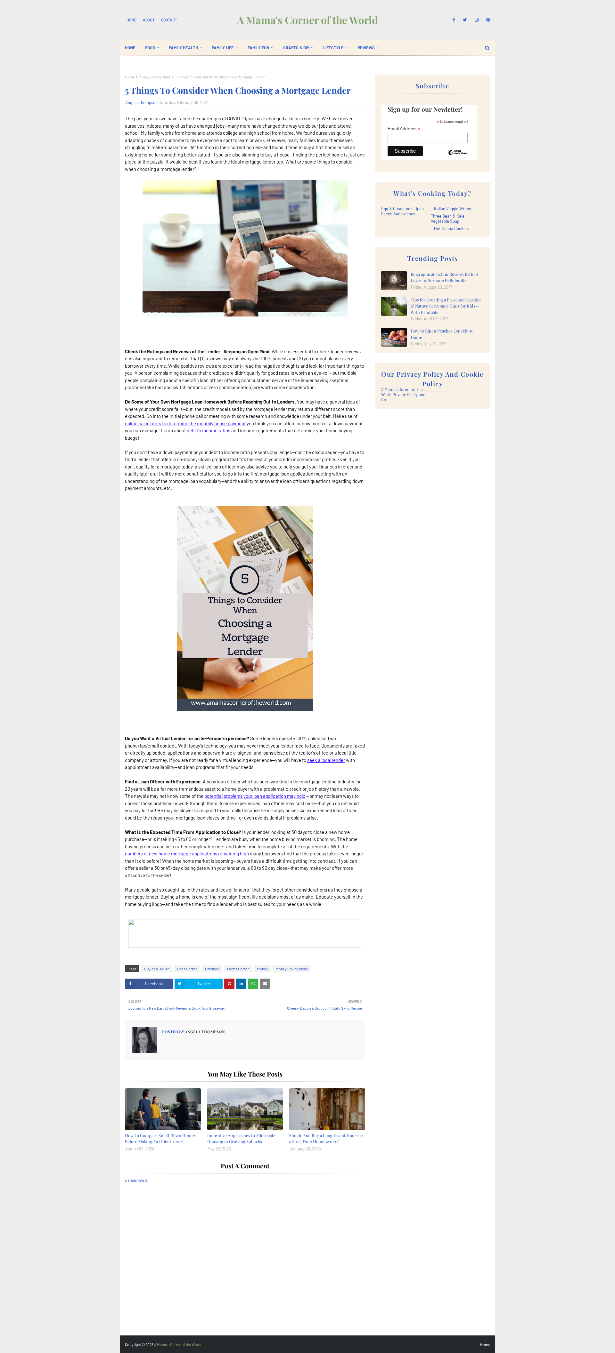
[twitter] (465, 19)
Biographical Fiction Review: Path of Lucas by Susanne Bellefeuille (444, 277)
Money (262, 968)
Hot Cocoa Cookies (451, 228)
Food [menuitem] (150, 47)
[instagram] (476, 19)
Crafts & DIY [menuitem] (296, 47)
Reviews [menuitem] (366, 47)
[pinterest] (487, 19)
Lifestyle (212, 968)
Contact (169, 20)
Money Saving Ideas (155, 77)
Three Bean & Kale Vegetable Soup (447, 218)
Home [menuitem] (130, 47)
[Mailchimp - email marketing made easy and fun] (457, 157)
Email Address (404, 129)
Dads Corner (187, 968)
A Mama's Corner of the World (307, 20)
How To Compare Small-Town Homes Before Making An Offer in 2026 (160, 1138)
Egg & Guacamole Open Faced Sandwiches (402, 211)
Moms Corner (238, 968)
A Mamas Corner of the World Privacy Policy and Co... (403, 394)
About (149, 20)
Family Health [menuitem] (183, 47)
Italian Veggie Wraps (452, 208)
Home (131, 20)
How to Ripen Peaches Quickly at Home (442, 334)
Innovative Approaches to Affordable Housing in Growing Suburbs (241, 1138)
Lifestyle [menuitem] (333, 47)
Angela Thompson (141, 102)
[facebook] (453, 19)
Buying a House (156, 968)
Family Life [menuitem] (223, 47)
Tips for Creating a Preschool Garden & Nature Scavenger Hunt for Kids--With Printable (446, 306)
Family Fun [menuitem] (258, 47)
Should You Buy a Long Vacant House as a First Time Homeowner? (326, 1138)
